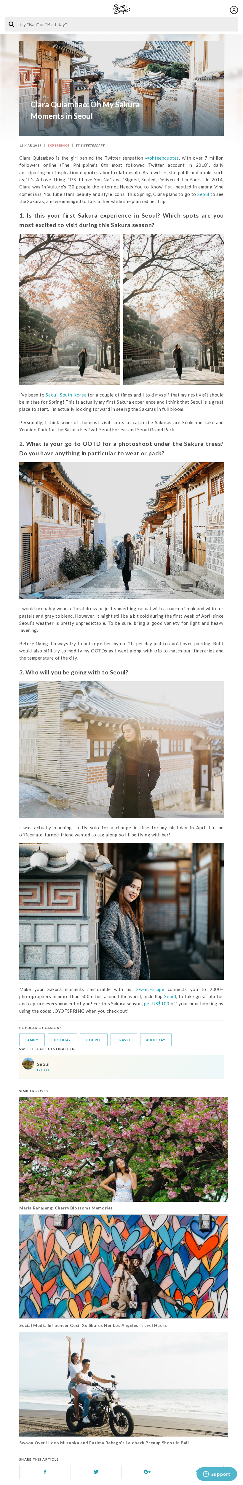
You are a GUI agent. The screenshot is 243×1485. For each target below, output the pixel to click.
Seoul (203, 194)
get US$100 (157, 1003)
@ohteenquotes (162, 158)
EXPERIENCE (58, 145)
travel (124, 1040)
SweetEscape (150, 989)
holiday (62, 1040)
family (32, 1040)
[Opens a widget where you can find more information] (216, 1474)
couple (93, 1040)
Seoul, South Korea (66, 394)
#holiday (155, 1040)
